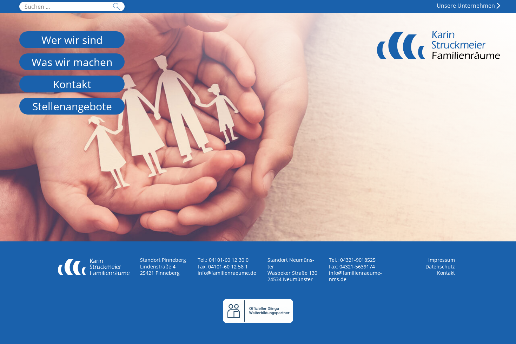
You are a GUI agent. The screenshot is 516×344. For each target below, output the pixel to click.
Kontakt (446, 273)
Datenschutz (440, 266)
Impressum (441, 260)
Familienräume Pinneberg (438, 53)
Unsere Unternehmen (466, 5)
